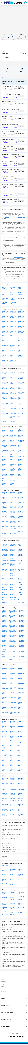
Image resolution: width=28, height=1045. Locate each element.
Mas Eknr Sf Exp (6, 146)
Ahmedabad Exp (6, 94)
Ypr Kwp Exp (5, 101)
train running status (21, 217)
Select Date (20, 88)
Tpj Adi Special (5, 131)
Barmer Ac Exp (5, 109)
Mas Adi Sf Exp (5, 154)
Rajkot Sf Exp (5, 184)
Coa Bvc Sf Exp (5, 176)
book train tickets (7, 211)
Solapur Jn (5, 90)
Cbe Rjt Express (6, 192)
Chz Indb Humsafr (6, 86)
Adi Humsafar (5, 139)
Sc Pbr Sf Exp (5, 169)
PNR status (7, 217)
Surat (15, 90)
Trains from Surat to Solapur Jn (9, 858)
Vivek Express (5, 199)
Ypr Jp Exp (4, 116)
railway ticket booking (18, 257)
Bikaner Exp (5, 124)
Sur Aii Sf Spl (5, 161)
